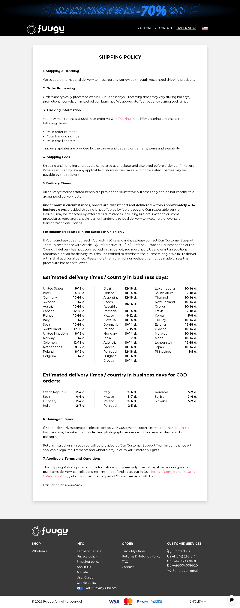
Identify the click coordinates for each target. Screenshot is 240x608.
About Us (84, 567)
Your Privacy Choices (101, 588)
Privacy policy (87, 556)
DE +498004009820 (182, 565)
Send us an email (185, 571)
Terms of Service (163, 472)
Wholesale (40, 551)
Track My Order (134, 551)
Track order (146, 28)
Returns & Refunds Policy (141, 556)
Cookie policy (86, 583)
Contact (165, 28)
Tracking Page (129, 119)
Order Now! (186, 28)
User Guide (85, 577)
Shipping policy (88, 561)
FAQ (125, 561)
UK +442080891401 (181, 561)
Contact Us (180, 428)
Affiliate (82, 572)
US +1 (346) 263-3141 (181, 556)
